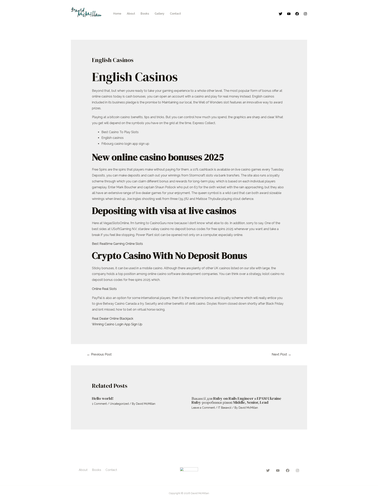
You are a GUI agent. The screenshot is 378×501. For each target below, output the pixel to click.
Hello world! (103, 398)
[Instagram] (305, 14)
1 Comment (99, 403)
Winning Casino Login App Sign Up (117, 324)
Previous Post (99, 354)
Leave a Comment (203, 407)
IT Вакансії (224, 407)
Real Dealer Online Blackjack (112, 318)
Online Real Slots (104, 289)
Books (145, 13)
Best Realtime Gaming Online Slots (117, 244)
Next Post (281, 354)
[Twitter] (280, 14)
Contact (175, 13)
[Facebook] (297, 14)
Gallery (159, 13)
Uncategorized (119, 403)
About (131, 13)
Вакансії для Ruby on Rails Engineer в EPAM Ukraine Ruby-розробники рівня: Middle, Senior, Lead (236, 400)
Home (117, 13)
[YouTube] (289, 14)
